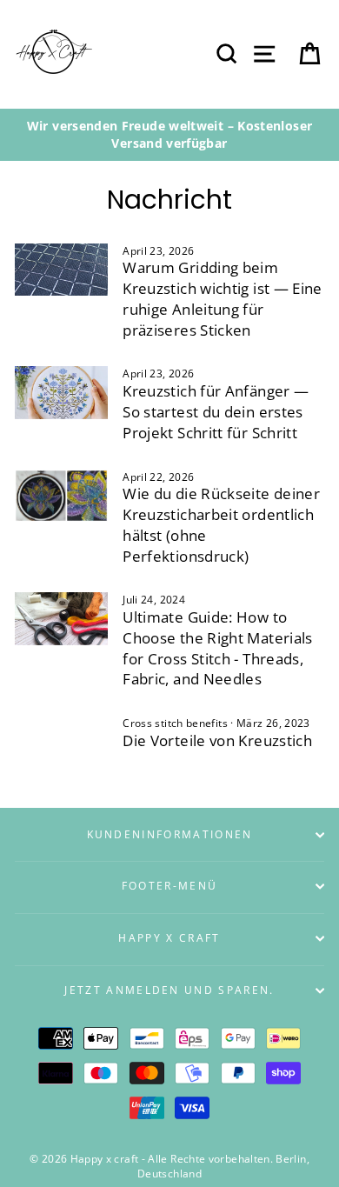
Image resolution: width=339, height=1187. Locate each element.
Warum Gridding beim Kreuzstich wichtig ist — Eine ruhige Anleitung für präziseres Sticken (222, 298)
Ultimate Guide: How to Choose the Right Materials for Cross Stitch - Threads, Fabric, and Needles (217, 648)
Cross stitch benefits (175, 723)
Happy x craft (169, 937)
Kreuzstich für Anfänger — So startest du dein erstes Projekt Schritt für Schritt (216, 412)
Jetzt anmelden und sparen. (169, 990)
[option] (169, 134)
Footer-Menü (169, 885)
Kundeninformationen (170, 834)
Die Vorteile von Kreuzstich (217, 740)
